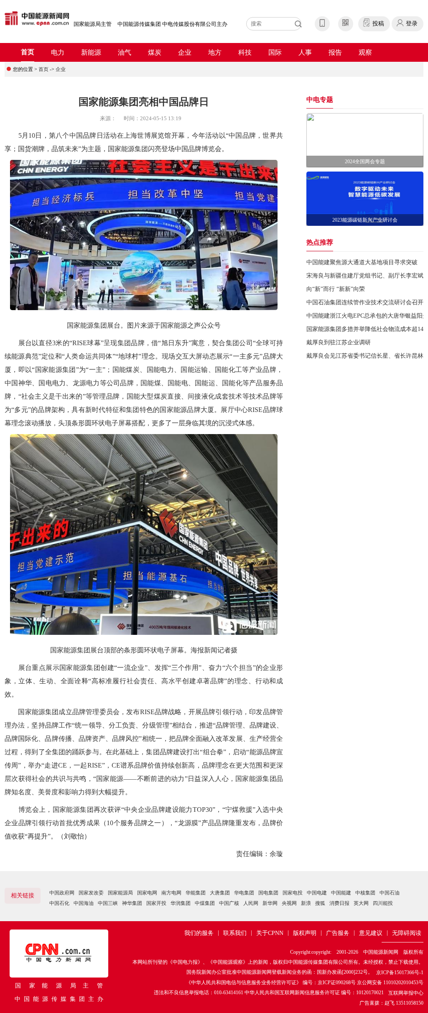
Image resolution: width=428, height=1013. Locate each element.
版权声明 (304, 933)
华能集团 (196, 893)
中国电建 (317, 893)
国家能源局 (120, 893)
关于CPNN (269, 933)
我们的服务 (199, 933)
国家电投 (293, 893)
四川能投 (383, 903)
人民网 (250, 903)
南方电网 (171, 893)
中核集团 (365, 893)
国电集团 (268, 893)
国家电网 (147, 893)
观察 (365, 52)
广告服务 (337, 933)
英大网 (361, 903)
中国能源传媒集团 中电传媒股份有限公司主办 (172, 24)
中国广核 (229, 903)
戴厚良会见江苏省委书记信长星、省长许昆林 (364, 356)
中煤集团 (205, 903)
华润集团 (181, 903)
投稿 (378, 23)
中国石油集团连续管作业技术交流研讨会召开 (364, 302)
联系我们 (235, 933)
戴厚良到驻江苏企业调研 (338, 342)
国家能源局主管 (93, 24)
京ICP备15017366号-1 (399, 972)
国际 (275, 52)
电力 (57, 52)
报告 (335, 52)
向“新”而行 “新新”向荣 (335, 289)
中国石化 (59, 903)
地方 (215, 52)
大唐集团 (220, 893)
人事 (305, 52)
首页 (27, 52)
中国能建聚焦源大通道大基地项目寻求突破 (362, 262)
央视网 (289, 903)
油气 (124, 52)
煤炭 (154, 52)
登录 (412, 23)
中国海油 (84, 903)
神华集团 (132, 903)
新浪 (306, 903)
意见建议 (370, 933)
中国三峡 (108, 903)
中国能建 (341, 893)
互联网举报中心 (405, 993)
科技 (245, 52)
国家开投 (156, 903)
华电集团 (244, 893)
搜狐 (320, 903)
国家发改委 (91, 893)
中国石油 (390, 893)
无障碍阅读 (406, 933)
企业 (184, 52)
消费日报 (339, 903)
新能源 (91, 52)
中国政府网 (61, 893)
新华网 (270, 903)
